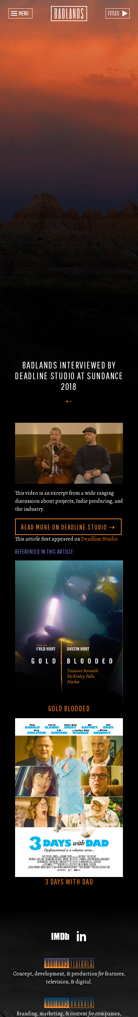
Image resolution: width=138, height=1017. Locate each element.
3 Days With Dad (69, 881)
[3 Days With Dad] (69, 797)
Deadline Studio (99, 539)
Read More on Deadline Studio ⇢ (68, 527)
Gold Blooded (69, 708)
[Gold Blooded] (69, 631)
